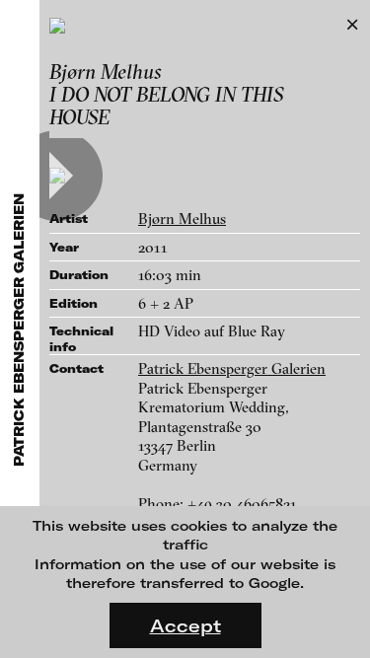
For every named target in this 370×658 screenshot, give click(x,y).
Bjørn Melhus (182, 218)
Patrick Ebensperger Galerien (232, 368)
